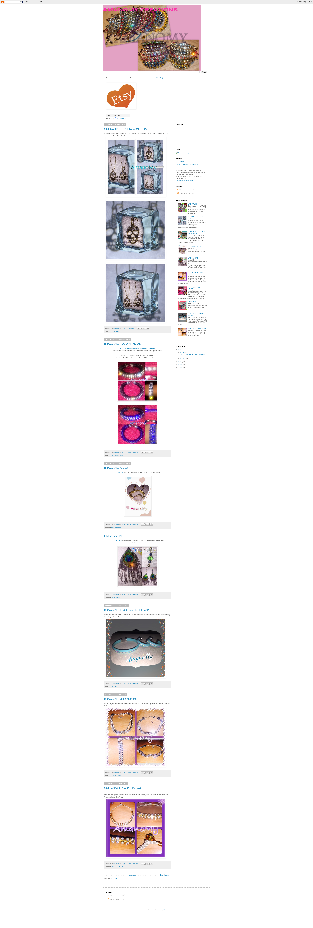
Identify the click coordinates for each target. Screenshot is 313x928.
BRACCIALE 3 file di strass (120, 698)
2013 (180, 367)
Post (180, 190)
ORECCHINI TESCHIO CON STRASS (127, 128)
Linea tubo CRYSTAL (117, 455)
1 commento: (131, 328)
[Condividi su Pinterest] (148, 328)
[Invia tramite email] (138, 328)
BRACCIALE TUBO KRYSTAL (122, 343)
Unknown (182, 161)
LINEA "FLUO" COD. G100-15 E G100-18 (197, 232)
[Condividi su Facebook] (145, 328)
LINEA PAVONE (113, 536)
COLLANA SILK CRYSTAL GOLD (124, 787)
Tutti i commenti (184, 193)
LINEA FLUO (192, 302)
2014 (180, 365)
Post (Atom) (114, 878)
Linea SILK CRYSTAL (117, 866)
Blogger (166, 910)
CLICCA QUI (160, 78)
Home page (132, 875)
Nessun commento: (133, 452)
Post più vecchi (165, 875)
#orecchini (118, 541)
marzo (182, 352)
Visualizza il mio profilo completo (187, 165)
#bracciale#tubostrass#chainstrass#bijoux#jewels (137, 348)
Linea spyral (114, 686)
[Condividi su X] (143, 328)
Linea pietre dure (116, 527)
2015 (180, 362)
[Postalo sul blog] (141, 328)
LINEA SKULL (115, 331)
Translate (123, 118)
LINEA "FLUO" (192, 204)
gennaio (183, 358)
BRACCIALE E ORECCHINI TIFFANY (127, 609)
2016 (180, 350)
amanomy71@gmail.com (184, 181)
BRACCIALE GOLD (116, 467)
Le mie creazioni (116, 775)
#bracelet (121, 472)
